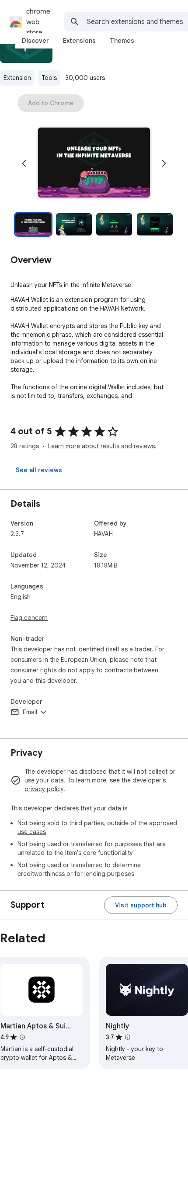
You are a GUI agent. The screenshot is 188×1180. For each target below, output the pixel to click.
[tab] (35, 40)
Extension (17, 78)
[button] (94, 163)
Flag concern (29, 618)
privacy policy (43, 789)
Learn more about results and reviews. (102, 446)
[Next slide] (164, 163)
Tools (49, 78)
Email (30, 712)
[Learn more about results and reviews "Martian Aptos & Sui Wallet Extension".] (22, 1037)
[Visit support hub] (141, 905)
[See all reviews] (38, 470)
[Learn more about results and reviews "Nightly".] (127, 1037)
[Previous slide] (24, 163)
